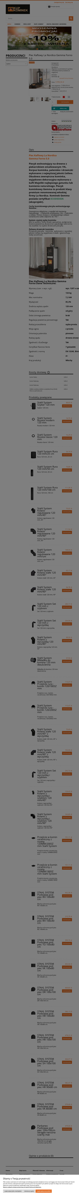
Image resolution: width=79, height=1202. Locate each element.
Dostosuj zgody (29, 1191)
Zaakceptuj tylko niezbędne (12, 1191)
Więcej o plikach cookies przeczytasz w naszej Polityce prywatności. (22, 1187)
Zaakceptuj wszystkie (43, 1191)
